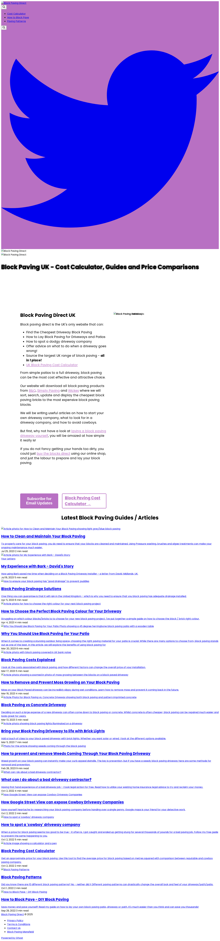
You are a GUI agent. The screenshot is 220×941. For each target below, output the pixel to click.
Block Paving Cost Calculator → (82, 500)
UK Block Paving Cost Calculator (52, 365)
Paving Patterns (16, 21)
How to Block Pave (18, 17)
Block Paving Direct (12, 914)
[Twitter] (110, 247)
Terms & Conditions (18, 924)
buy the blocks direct (53, 453)
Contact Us (14, 928)
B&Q (32, 390)
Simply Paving (48, 390)
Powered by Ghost (12, 938)
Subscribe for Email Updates (39, 501)
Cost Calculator (16, 13)
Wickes (73, 390)
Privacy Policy (15, 920)
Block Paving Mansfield (20, 932)
